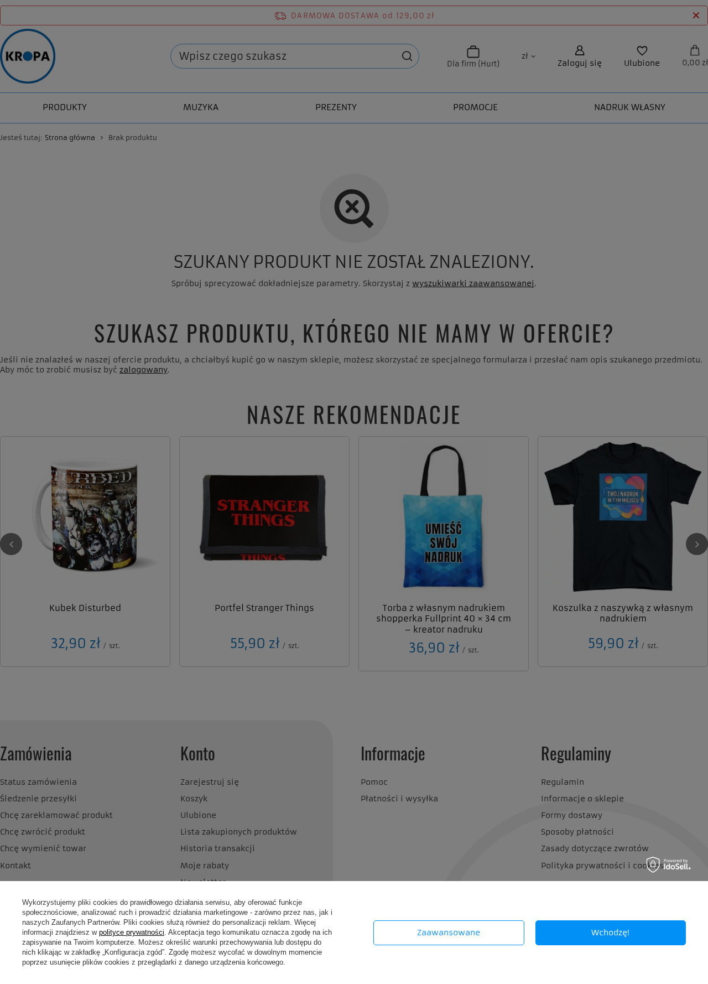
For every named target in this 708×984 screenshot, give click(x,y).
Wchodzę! (610, 933)
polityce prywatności (131, 932)
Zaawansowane (448, 933)
